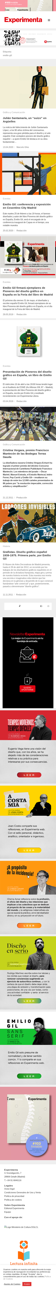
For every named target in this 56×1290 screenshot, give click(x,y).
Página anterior (41, 606)
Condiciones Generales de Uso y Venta (22, 1192)
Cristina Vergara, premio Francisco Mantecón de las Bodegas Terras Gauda (26, 453)
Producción (21, 498)
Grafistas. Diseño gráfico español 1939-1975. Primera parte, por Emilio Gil (27, 555)
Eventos (6, 199)
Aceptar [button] (27, 1284)
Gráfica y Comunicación (14, 112)
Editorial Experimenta (14, 1208)
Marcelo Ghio (23, 147)
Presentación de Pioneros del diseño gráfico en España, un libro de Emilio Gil (27, 375)
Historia (6, 546)
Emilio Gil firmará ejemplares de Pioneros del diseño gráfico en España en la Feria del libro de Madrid (28, 291)
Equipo (7, 1212)
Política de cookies (13, 1200)
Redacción (22, 230)
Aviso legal (9, 1189)
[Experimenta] (23, 19)
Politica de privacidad (14, 1196)
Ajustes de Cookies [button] (12, 1284)
